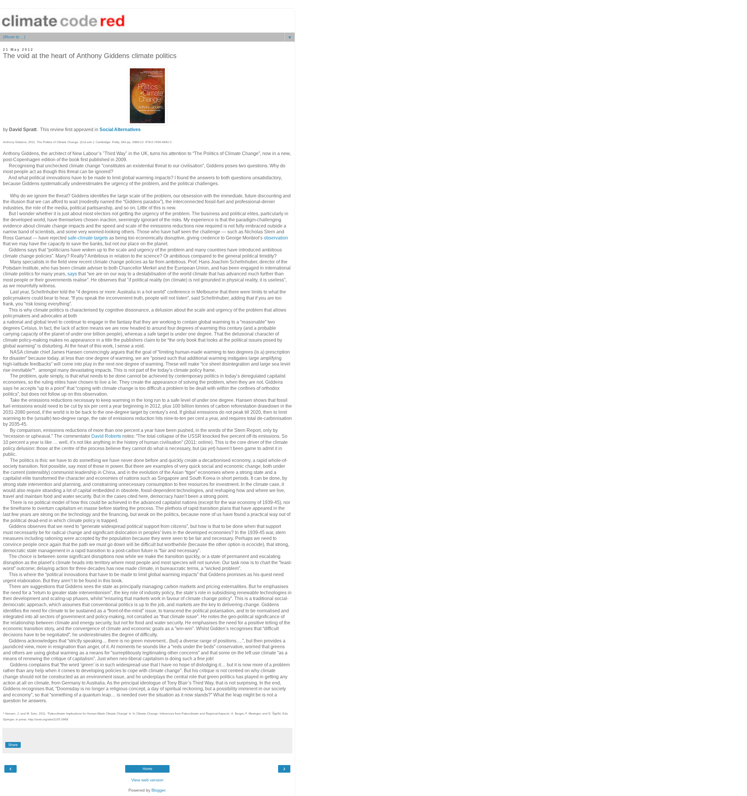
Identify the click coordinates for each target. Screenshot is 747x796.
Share (13, 745)
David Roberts (106, 436)
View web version (147, 780)
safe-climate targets (88, 237)
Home (147, 769)
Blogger (158, 790)
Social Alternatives (120, 129)
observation (276, 237)
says (72, 273)
